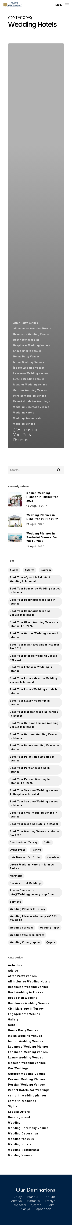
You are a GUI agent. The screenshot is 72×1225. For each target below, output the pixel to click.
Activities (15, 965)
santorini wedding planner (27, 1095)
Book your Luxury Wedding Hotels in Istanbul (34, 691)
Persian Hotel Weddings (26, 883)
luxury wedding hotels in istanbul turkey (32, 866)
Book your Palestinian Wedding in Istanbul (32, 758)
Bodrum (46, 570)
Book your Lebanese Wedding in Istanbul (31, 669)
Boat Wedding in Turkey (25, 992)
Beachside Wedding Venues (31, 334)
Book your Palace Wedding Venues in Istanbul (34, 747)
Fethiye (36, 849)
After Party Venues (25, 323)
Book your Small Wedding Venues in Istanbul (33, 814)
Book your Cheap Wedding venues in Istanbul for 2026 (34, 624)
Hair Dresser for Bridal (25, 857)
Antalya (29, 570)
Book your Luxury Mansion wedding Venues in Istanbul (33, 680)
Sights (12, 1106)
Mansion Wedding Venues (30, 384)
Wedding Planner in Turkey (27, 909)
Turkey (17, 1197)
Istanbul (32, 1197)
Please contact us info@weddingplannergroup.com (32, 892)
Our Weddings (18, 1068)
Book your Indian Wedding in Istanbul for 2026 (34, 646)
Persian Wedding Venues (29, 395)
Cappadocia (42, 1209)
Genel (12, 1025)
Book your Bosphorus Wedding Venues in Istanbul (30, 613)
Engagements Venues (27, 351)
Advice (13, 970)
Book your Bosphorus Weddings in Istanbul (32, 601)
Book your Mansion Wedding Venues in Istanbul (34, 713)
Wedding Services (22, 927)
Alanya (25, 1209)
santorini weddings (22, 1101)
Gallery (13, 1019)
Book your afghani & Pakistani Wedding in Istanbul (30, 579)
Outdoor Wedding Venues (30, 390)
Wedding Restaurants (27, 418)
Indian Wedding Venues (28, 362)
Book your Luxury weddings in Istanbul (30, 702)
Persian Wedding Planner (26, 1079)
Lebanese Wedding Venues (30, 373)
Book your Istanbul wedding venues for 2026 (33, 657)
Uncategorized (19, 1117)
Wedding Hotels (23, 412)
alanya (14, 570)
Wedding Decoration (23, 1133)
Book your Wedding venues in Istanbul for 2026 (35, 833)
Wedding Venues (24, 423)
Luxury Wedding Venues (29, 379)
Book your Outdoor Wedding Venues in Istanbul (34, 736)
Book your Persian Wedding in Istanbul (30, 770)
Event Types (18, 849)
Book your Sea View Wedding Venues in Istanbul (34, 803)
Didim (47, 842)
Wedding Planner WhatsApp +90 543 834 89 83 (33, 918)
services (15, 901)
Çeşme (50, 942)
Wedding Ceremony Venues (31, 407)
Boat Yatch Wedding (26, 339)
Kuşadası (53, 857)
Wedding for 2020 (21, 1139)
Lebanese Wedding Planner (28, 1046)
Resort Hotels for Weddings (31, 401)
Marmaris (16, 875)
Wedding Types (50, 927)
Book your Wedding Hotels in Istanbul (35, 824)
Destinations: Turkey (23, 842)
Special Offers (19, 1111)
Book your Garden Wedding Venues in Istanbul (34, 635)
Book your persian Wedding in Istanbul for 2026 (30, 781)
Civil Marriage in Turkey (26, 1008)
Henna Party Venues (26, 356)
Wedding (14, 1122)
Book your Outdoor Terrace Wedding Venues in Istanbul (34, 725)
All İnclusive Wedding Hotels (32, 328)
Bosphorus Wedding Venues (31, 345)
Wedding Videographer (25, 942)
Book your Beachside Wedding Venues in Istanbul (35, 590)
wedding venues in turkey (27, 935)
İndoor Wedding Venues (29, 367)
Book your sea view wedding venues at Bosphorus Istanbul (34, 792)
